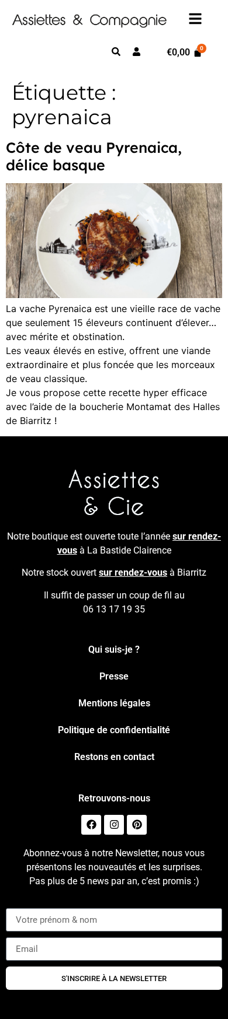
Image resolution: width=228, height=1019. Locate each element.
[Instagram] (114, 825)
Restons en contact (114, 756)
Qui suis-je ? (114, 649)
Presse (114, 676)
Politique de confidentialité (114, 730)
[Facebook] (91, 825)
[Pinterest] (137, 825)
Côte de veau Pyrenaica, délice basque (94, 156)
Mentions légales (114, 703)
